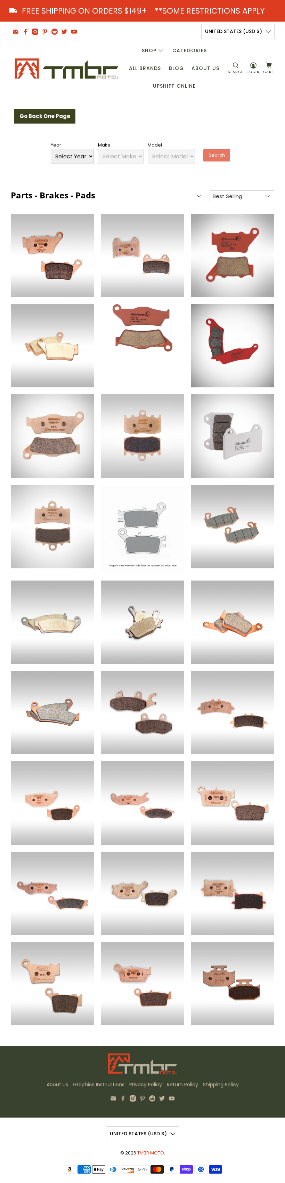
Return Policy (182, 1084)
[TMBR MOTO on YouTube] (74, 32)
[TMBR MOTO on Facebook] (25, 32)
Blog (176, 68)
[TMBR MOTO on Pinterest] (45, 32)
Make (104, 145)
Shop (149, 50)
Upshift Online (174, 85)
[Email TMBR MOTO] (16, 32)
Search (217, 155)
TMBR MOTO (150, 1153)
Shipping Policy (221, 1084)
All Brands (145, 68)
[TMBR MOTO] (67, 68)
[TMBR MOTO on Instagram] (35, 32)
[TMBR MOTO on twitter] (64, 32)
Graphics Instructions (98, 1084)
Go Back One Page (44, 116)
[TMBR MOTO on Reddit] (54, 32)
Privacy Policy (145, 1084)
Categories (189, 50)
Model (155, 145)
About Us (205, 68)
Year (56, 145)
